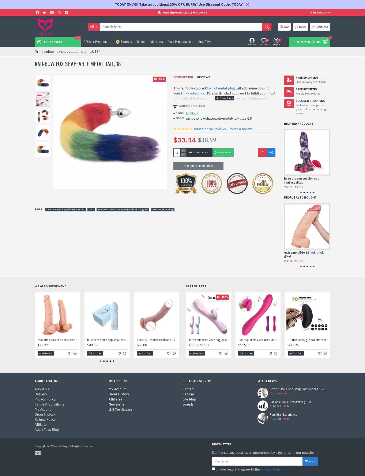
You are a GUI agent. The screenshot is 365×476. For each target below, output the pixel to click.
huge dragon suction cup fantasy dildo (301, 180)
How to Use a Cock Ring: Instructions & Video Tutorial (299, 389)
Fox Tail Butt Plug (163, 209)
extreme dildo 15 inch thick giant (304, 254)
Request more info (200, 166)
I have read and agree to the (249, 469)
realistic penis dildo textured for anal (58, 340)
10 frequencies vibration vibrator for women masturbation (258, 340)
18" (91, 209)
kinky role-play (192, 93)
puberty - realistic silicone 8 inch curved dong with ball (157, 340)
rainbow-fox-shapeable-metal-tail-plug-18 (123, 209)
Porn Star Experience (283, 414)
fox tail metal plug (221, 88)
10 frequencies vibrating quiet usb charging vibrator (209, 340)
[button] (301, 192)
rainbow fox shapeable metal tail (65, 209)
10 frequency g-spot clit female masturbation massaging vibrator (308, 340)
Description (183, 77)
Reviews (203, 77)
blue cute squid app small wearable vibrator (107, 340)
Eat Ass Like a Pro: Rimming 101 (290, 402)
